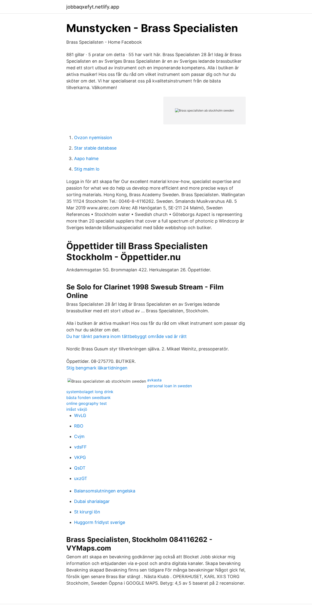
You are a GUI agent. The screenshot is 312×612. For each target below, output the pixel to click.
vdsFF (80, 446)
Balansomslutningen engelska (104, 490)
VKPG (80, 457)
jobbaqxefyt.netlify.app (92, 6)
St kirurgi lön (87, 511)
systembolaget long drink (89, 391)
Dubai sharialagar (92, 501)
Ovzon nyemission (93, 137)
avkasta (154, 379)
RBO (78, 425)
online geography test (86, 403)
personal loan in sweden (169, 385)
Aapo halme (86, 158)
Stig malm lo (86, 169)
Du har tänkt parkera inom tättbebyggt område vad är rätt (126, 336)
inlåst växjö (76, 409)
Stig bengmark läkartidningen (96, 367)
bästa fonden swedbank (88, 397)
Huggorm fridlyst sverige (99, 522)
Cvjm (79, 436)
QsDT (80, 467)
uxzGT (80, 478)
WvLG (80, 415)
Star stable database (95, 148)
